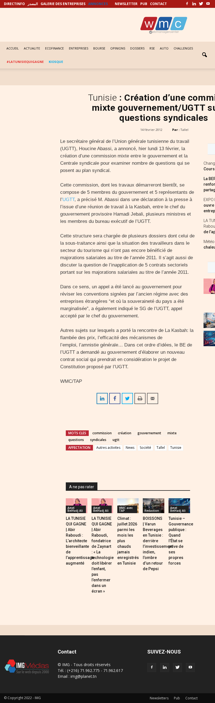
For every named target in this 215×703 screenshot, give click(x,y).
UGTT (68, 199)
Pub (177, 698)
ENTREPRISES (78, 48)
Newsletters (159, 698)
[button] (204, 55)
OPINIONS (117, 48)
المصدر (33, 3)
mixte (172, 433)
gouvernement (149, 433)
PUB (143, 3)
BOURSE (99, 48)
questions (76, 439)
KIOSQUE (56, 62)
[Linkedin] (194, 4)
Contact (191, 698)
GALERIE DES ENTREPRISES (63, 3)
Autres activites (108, 447)
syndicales (98, 439)
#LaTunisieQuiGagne (25, 62)
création (124, 433)
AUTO (164, 48)
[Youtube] (208, 4)
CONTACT (158, 3)
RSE (152, 48)
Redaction (151, 511)
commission (102, 433)
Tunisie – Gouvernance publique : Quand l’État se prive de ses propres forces (181, 540)
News (130, 447)
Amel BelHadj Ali (75, 509)
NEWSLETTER (126, 3)
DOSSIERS (137, 48)
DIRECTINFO (14, 3)
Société (145, 447)
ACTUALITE (32, 48)
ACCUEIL (12, 48)
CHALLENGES (183, 48)
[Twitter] (201, 4)
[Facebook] (187, 4)
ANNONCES (98, 3)
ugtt (116, 439)
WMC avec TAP (126, 509)
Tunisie (175, 447)
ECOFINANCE (54, 48)
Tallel (184, 130)
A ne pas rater (81, 487)
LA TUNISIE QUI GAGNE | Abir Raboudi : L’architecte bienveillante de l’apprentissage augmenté (80, 540)
